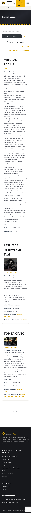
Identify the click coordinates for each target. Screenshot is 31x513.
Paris (5, 68)
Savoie (4, 465)
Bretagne (5, 477)
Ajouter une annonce (15, 42)
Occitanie (5, 471)
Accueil (4, 8)
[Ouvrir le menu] (27, 3)
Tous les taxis (6, 486)
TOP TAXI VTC (14, 333)
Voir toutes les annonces (18, 50)
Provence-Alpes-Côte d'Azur (11, 468)
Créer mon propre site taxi (10, 502)
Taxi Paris (23, 320)
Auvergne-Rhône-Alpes (9, 456)
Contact (4, 489)
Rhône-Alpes (6, 459)
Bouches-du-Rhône (8, 474)
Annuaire (25, 46)
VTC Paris (21, 396)
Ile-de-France (8, 273)
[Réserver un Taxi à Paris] (10, 264)
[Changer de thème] (14, 3)
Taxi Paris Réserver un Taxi (12, 249)
